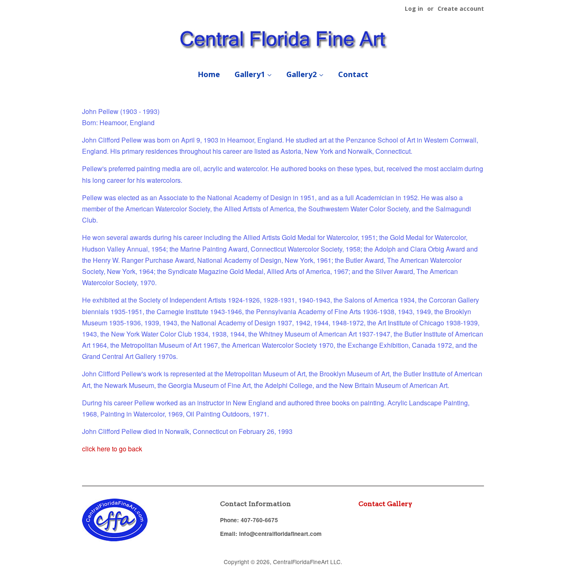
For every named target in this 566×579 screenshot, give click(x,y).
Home (209, 74)
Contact (353, 74)
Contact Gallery (385, 504)
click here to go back (112, 448)
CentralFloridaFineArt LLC (307, 561)
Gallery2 (302, 74)
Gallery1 (251, 74)
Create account (461, 8)
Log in (414, 8)
